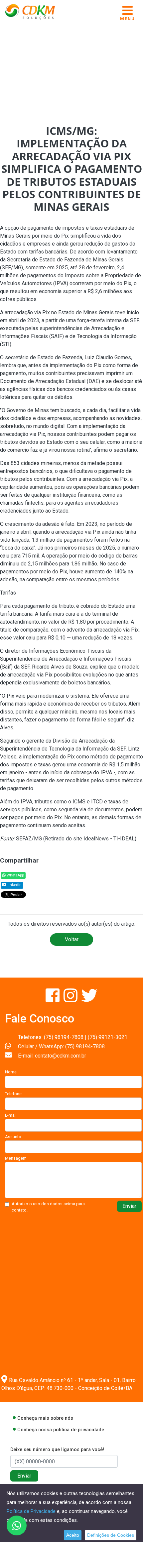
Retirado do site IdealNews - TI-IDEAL (90, 838)
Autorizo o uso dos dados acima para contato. (48, 1207)
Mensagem (16, 1158)
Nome (11, 1071)
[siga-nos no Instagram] (71, 999)
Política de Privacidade (31, 1511)
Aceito (72, 1535)
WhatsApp (15, 875)
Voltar (71, 939)
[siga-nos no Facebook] (53, 999)
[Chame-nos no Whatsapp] (17, 1525)
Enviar (129, 1206)
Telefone (13, 1093)
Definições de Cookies (110, 1535)
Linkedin (14, 885)
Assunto (13, 1136)
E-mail (11, 1115)
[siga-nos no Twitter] (89, 999)
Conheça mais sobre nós (45, 1418)
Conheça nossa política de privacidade (60, 1430)
